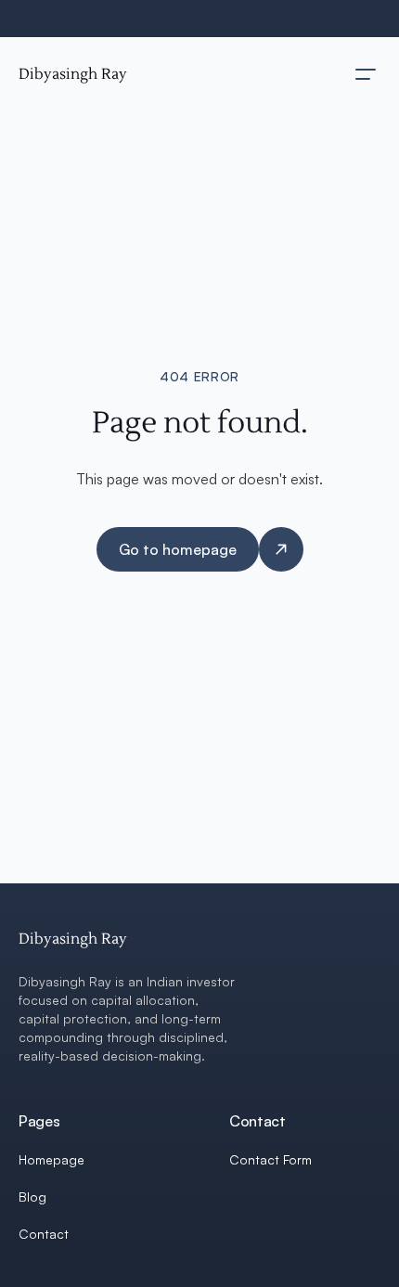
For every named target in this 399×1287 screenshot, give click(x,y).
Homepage (51, 1159)
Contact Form (270, 1159)
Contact (44, 1234)
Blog (32, 1196)
